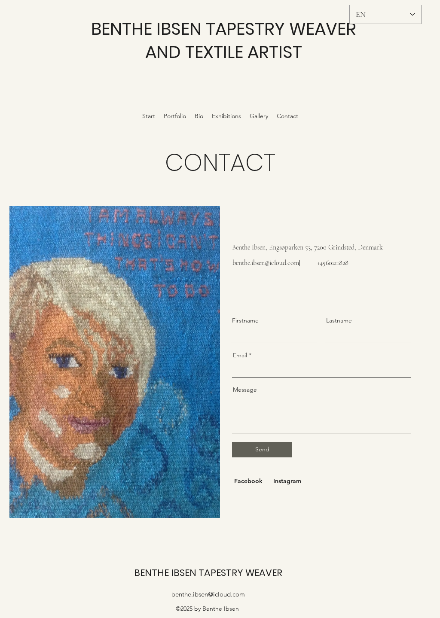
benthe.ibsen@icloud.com (265, 263)
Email (240, 355)
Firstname (245, 320)
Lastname (339, 320)
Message (245, 390)
